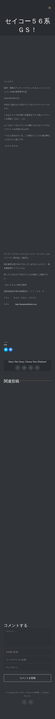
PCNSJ (36, 692)
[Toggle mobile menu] (49, 7)
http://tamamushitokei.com (26, 304)
